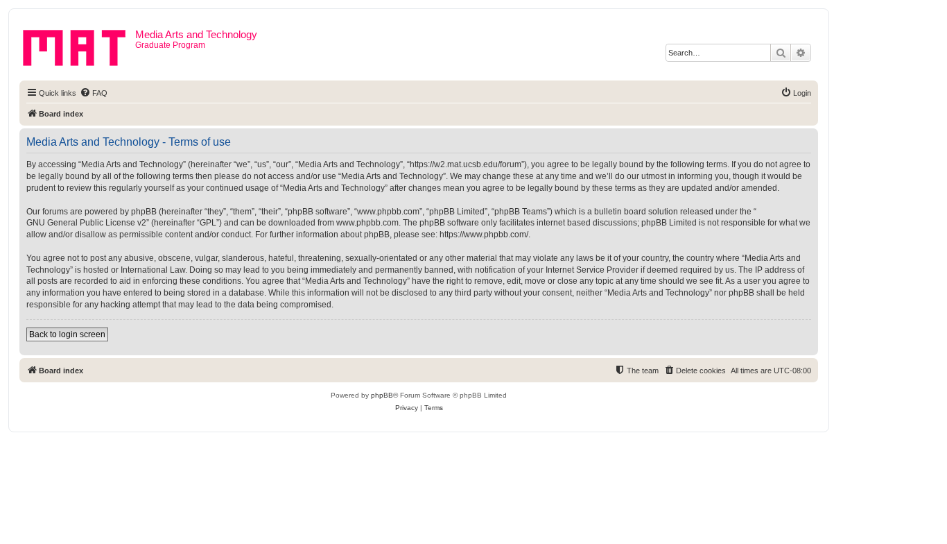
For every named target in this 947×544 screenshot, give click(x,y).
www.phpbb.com (367, 223)
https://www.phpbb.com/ (484, 234)
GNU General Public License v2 (86, 223)
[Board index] (79, 45)
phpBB (382, 395)
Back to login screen (67, 334)
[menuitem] (93, 93)
